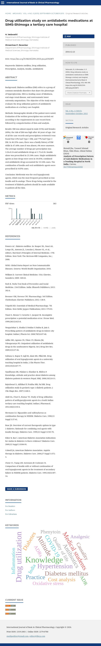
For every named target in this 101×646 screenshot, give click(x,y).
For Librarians (11, 514)
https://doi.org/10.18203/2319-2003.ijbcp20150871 (32, 59)
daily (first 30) (36, 228)
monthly (45, 228)
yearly (53, 228)
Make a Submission (16, 489)
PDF (68, 36)
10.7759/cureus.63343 (73, 166)
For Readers (10, 506)
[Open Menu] (2, 2)
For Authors (10, 510)
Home (8, 13)
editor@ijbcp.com (37, 636)
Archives (17, 13)
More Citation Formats (76, 93)
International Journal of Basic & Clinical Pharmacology (33, 2)
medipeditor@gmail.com (17, 636)
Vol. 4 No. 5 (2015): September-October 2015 (43, 13)
